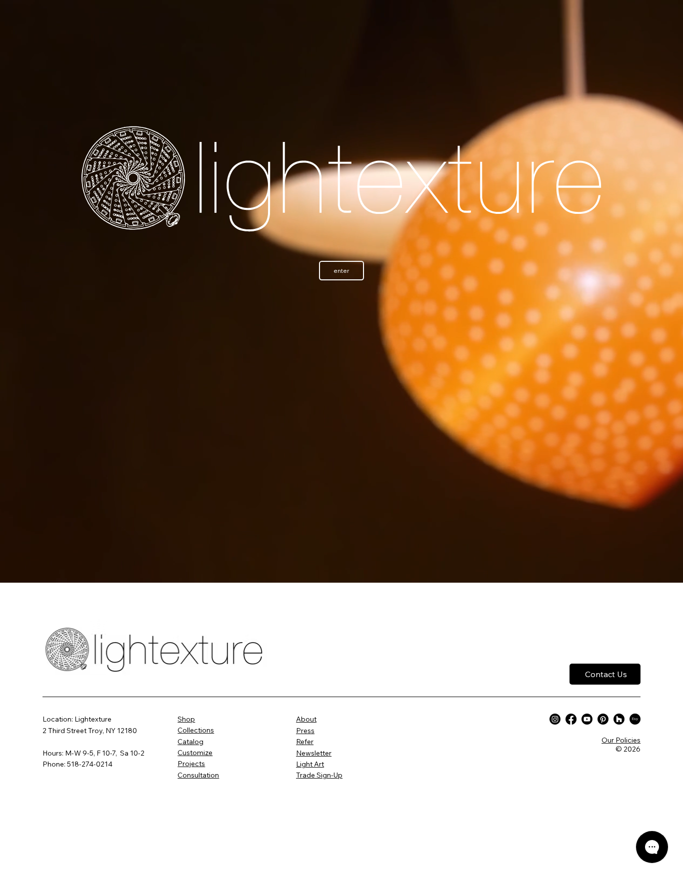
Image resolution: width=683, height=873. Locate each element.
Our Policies (621, 740)
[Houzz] (619, 719)
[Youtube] (587, 719)
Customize (195, 752)
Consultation (198, 775)
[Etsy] (635, 719)
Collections (196, 730)
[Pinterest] (603, 719)
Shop (186, 719)
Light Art (310, 764)
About (306, 719)
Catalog (191, 741)
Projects (191, 763)
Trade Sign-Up (319, 775)
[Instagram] (555, 719)
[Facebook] (571, 719)
